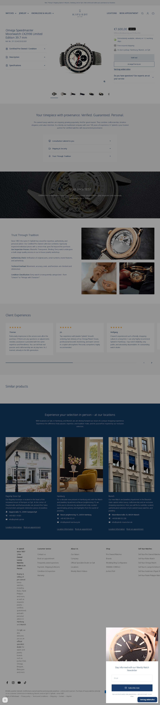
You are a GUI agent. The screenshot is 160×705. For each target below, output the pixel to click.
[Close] (153, 632)
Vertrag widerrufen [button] (147, 699)
